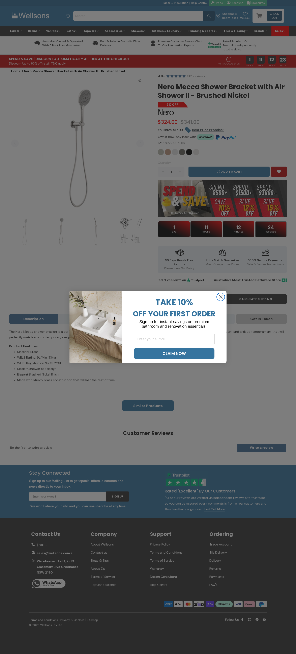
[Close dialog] (221, 297)
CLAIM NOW (174, 353)
